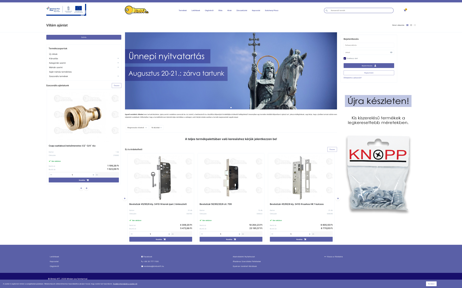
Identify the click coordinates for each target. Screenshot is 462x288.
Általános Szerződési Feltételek (247, 261)
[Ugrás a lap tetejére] (454, 273)
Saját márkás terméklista (60, 72)
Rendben (431, 284)
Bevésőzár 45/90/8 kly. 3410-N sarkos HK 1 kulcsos (297, 204)
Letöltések (196, 10)
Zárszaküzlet (241, 10)
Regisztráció (368, 73)
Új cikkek (53, 54)
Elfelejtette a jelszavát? (353, 78)
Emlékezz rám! (352, 58)
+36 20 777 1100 (151, 261)
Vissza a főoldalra (334, 257)
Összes (116, 85)
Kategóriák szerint (57, 63)
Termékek (183, 10)
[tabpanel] (231, 70)
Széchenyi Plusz (271, 10)
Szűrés (83, 37)
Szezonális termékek (58, 76)
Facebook (147, 257)
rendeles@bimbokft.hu (153, 266)
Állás (220, 10)
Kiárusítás (53, 58)
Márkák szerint (56, 67)
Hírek (229, 10)
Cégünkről (209, 10)
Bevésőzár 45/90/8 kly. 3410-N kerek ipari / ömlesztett (158, 204)
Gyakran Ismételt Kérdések (245, 266)
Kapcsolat (256, 10)
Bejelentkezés (367, 66)
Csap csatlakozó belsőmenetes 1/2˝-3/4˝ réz (72, 145)
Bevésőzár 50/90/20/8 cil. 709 (216, 204)
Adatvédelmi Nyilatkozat (244, 257)
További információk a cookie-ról (125, 284)
